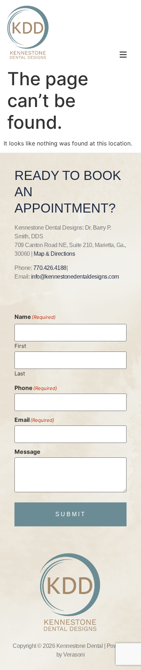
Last (19, 373)
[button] (123, 54)
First (20, 345)
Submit (70, 514)
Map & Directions (54, 254)
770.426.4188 (50, 268)
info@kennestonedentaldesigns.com (75, 277)
